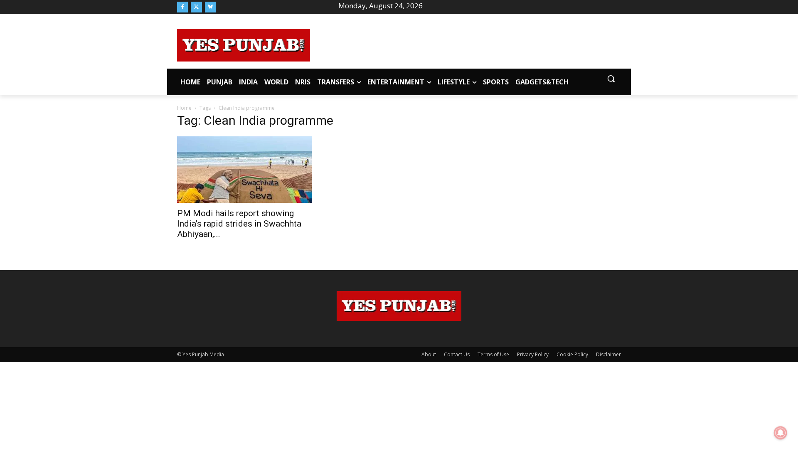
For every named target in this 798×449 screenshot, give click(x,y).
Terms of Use (493, 354)
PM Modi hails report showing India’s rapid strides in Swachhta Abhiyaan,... (239, 223)
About (428, 354)
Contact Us (457, 354)
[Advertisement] (465, 44)
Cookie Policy (572, 354)
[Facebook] (182, 7)
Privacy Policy (533, 354)
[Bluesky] (210, 7)
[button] (611, 79)
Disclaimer (608, 354)
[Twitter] (196, 7)
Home (184, 107)
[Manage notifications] (780, 432)
